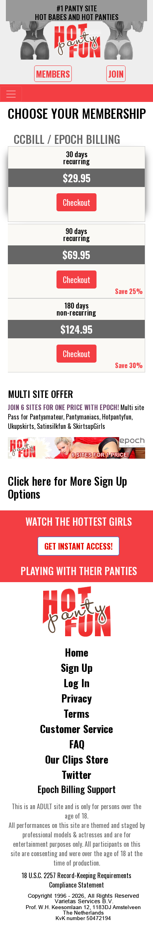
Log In (76, 682)
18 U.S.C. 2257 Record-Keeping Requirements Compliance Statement (76, 880)
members (53, 73)
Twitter (76, 774)
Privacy (76, 698)
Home (76, 652)
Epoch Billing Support (77, 789)
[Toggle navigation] (11, 94)
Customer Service (76, 728)
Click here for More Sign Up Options (67, 487)
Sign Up (77, 667)
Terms (76, 713)
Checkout (76, 202)
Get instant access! (78, 546)
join (116, 73)
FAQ (76, 743)
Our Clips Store (76, 759)
